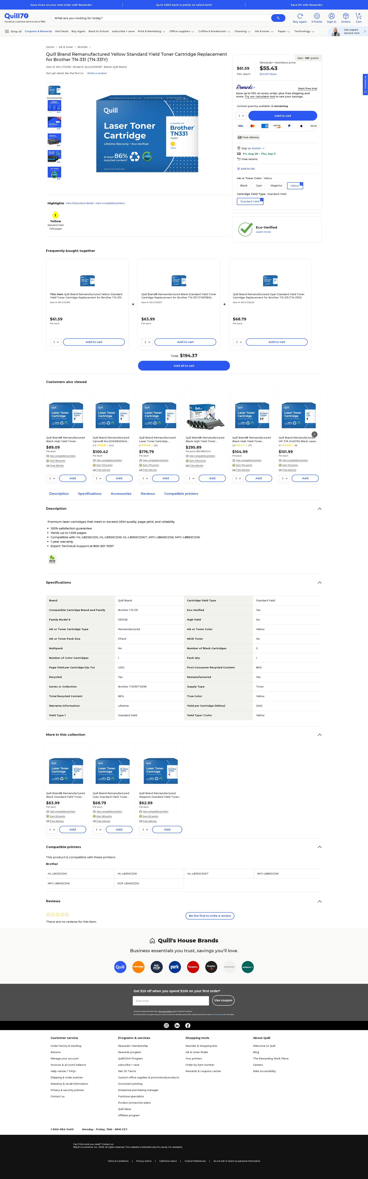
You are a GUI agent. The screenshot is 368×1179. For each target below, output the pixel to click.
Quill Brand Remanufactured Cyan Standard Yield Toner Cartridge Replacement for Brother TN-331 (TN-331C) (268, 296)
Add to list (248, 168)
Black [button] (243, 185)
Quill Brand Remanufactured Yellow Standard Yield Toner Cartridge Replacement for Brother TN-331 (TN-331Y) (86, 296)
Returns (56, 1052)
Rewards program (129, 1052)
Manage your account (65, 1058)
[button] (278, 18)
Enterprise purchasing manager (138, 1090)
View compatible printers (110, 203)
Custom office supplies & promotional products (148, 1077)
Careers (258, 1064)
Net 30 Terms (127, 1071)
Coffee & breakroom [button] (212, 31)
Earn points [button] (308, 58)
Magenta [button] (276, 185)
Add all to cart (184, 365)
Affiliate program (129, 1115)
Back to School (99, 31)
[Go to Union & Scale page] (229, 968)
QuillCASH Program (130, 1058)
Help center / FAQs (63, 1071)
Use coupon (223, 1000)
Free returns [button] (250, 159)
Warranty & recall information (69, 1083)
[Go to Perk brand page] (175, 968)
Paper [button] (282, 31)
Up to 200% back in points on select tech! (184, 4)
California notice (168, 1161)
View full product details (80, 203)
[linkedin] (177, 1025)
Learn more (263, 231)
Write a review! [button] (97, 73)
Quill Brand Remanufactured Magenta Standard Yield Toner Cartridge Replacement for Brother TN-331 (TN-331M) (159, 795)
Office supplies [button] (179, 31)
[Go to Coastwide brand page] (138, 968)
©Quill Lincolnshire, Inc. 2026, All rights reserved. (99, 1147)
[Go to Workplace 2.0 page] (248, 968)
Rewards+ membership (133, 1045)
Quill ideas (124, 1108)
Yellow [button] (295, 185)
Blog (256, 1052)
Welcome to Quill (264, 1045)
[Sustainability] (54, 559)
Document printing (130, 1083)
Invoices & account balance (68, 1064)
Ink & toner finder (197, 1052)
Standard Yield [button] (249, 201)
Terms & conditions (118, 1161)
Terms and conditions (165, 1011)
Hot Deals (61, 31)
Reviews (148, 494)
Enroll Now (268, 74)
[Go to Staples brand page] (193, 968)
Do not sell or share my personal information (237, 1161)
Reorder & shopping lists (201, 1045)
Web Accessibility (264, 1071)
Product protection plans (134, 1102)
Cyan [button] (259, 185)
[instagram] (166, 1025)
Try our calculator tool (260, 96)
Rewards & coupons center (203, 1071)
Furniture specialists (131, 1096)
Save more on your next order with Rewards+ (61, 4)
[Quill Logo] (17, 16)
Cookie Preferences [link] (195, 1161)
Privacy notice (143, 1161)
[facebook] (188, 1025)
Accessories (121, 494)
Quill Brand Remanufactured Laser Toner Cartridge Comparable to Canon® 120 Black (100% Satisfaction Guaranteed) (157, 439)
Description (59, 494)
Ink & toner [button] (262, 31)
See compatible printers (62, 456)
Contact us (58, 1096)
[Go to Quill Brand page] (120, 968)
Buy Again (78, 31)
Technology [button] (302, 31)
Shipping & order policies (67, 1077)
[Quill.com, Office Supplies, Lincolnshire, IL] (59, 1145)
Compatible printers (181, 494)
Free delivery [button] (57, 465)
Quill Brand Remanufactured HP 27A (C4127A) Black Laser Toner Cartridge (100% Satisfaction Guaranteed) (297, 439)
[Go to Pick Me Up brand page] (157, 968)
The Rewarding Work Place (271, 1058)
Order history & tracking (66, 1045)
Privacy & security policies (67, 1090)
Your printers (194, 1058)
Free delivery (250, 137)
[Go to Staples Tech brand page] (211, 968)
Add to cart (282, 116)
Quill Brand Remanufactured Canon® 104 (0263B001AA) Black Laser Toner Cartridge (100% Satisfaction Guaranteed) (111, 439)
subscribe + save (123, 31)
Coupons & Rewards (38, 31)
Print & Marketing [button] (149, 31)
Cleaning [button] (240, 31)
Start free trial (307, 88)
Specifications (90, 494)
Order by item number (200, 1064)
